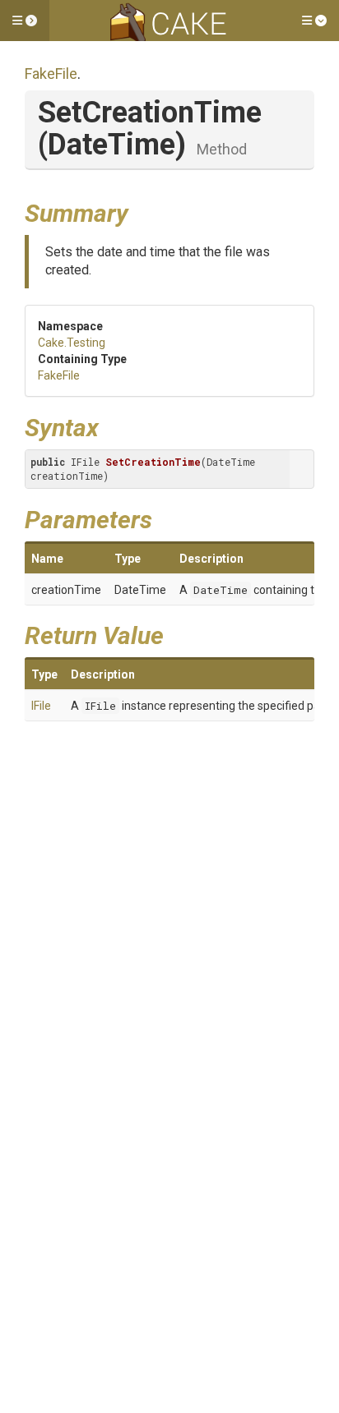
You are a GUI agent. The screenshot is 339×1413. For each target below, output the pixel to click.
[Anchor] (140, 211)
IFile (41, 705)
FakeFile (51, 73)
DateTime (220, 589)
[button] (24, 20)
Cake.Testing (71, 342)
